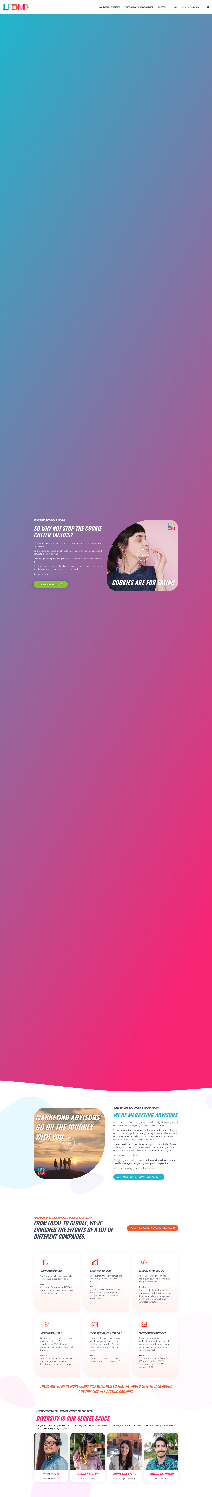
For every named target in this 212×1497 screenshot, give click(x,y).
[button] (51, 584)
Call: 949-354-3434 (190, 7)
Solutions (162, 7)
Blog (175, 7)
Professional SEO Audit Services (138, 7)
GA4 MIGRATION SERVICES (109, 7)
